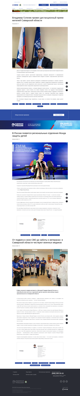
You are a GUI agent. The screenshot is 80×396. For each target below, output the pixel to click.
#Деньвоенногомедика (45, 365)
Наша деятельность (30, 8)
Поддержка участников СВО (40, 10)
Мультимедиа (56, 8)
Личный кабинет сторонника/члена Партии (59, 4)
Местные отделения (40, 8)
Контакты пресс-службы (31, 374)
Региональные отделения (44, 372)
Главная (13, 13)
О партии (13, 8)
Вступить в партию (64, 8)
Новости (24, 13)
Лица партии (21, 8)
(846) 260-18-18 (58, 373)
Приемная (48, 8)
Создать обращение (58, 114)
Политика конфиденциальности (17, 390)
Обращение (44, 4)
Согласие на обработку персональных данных (20, 392)
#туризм (40, 106)
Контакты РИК (16, 374)
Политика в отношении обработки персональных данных (21, 391)
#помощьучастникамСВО (35, 365)
